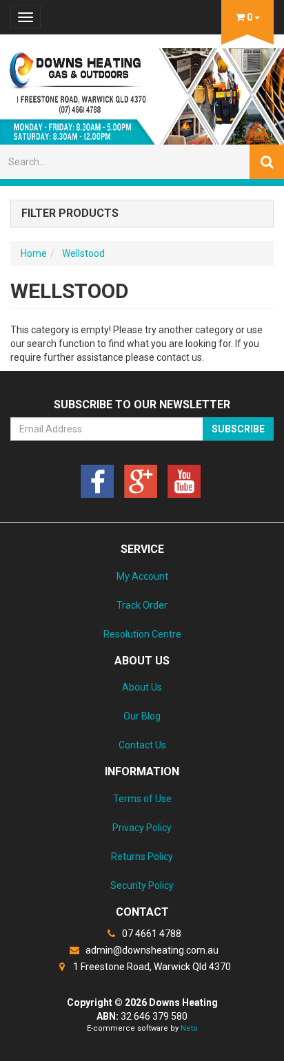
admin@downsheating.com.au (151, 950)
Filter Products (70, 213)
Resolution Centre (142, 634)
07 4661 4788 (150, 933)
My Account (142, 576)
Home (34, 253)
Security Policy (142, 885)
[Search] (267, 162)
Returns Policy (142, 856)
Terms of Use (142, 798)
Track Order (142, 605)
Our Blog (142, 716)
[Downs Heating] (142, 92)
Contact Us (142, 744)
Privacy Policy (142, 827)
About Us (142, 687)
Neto (189, 1028)
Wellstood (83, 253)
